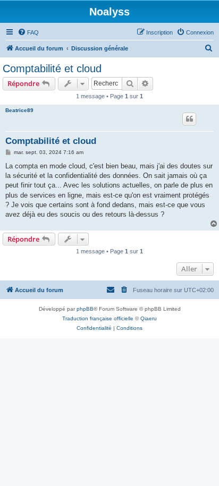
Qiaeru (148, 318)
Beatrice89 (19, 110)
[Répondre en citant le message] (189, 119)
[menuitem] (28, 32)
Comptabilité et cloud (52, 68)
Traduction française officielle (97, 318)
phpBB (85, 309)
